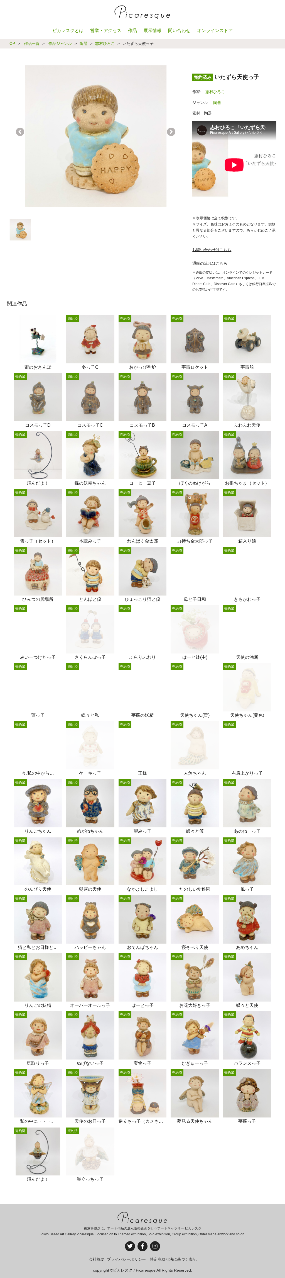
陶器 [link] (217, 102)
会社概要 (96, 1259)
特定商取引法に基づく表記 (173, 1259)
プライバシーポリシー (126, 1259)
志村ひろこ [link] (215, 91)
